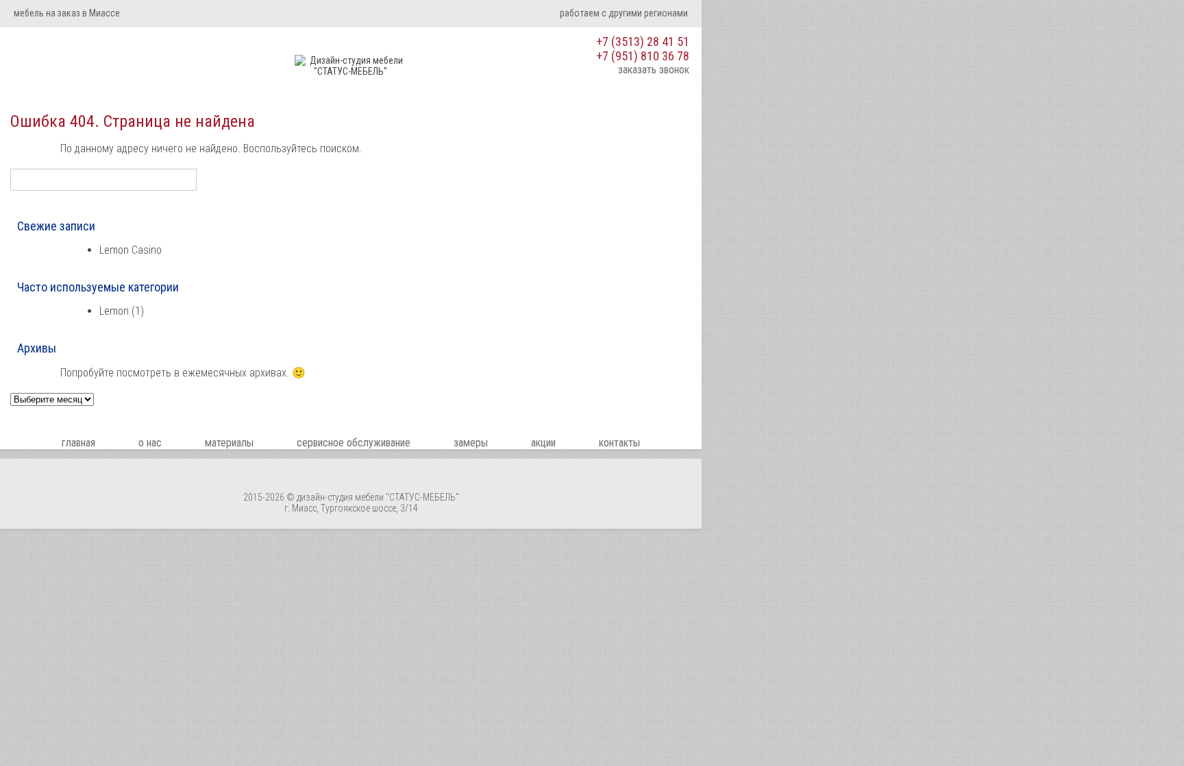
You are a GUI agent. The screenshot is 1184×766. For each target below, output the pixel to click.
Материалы (229, 442)
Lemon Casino (130, 249)
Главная (78, 442)
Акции (543, 442)
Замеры (471, 442)
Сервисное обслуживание (353, 442)
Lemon (114, 311)
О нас (150, 442)
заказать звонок (653, 69)
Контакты (619, 442)
